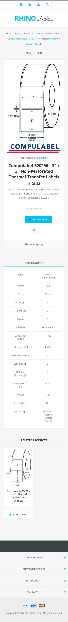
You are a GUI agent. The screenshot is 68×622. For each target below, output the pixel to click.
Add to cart (40, 219)
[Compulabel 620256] (34, 102)
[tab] (34, 263)
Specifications (34, 262)
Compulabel (41, 157)
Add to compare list (34, 230)
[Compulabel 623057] (18, 467)
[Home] (6, 33)
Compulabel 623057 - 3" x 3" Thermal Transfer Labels (18, 494)
